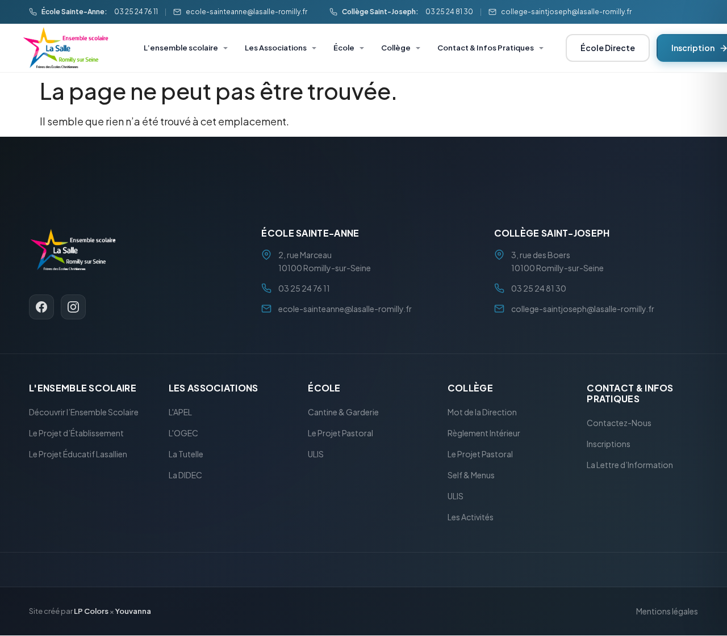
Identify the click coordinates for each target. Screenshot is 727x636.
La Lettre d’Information (630, 465)
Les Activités (471, 517)
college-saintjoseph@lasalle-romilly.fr (566, 11)
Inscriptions (608, 444)
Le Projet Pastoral (340, 433)
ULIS (316, 454)
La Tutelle (186, 454)
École (343, 47)
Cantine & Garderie (343, 412)
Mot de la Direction (482, 412)
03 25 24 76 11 (136, 11)
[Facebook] (41, 306)
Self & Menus (471, 475)
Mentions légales (667, 611)
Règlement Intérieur (484, 433)
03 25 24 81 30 (449, 11)
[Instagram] (73, 306)
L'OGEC (183, 433)
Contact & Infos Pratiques (485, 47)
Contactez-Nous (619, 423)
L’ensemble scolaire (181, 47)
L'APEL (180, 412)
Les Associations (276, 47)
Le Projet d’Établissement (76, 433)
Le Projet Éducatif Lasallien (78, 454)
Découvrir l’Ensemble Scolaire (84, 412)
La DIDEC (185, 475)
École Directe (607, 48)
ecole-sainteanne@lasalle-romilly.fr (246, 11)
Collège (396, 47)
